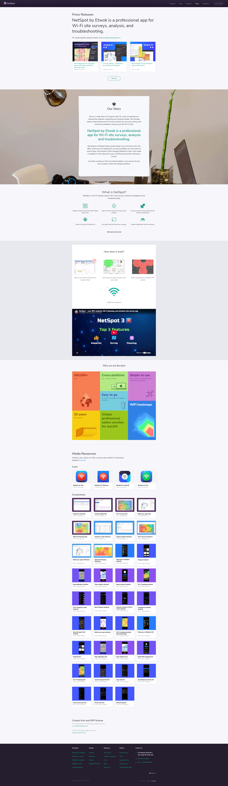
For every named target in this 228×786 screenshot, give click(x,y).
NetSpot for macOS (78, 756)
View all (114, 78)
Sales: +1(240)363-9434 (145, 762)
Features (172, 4)
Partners (189, 4)
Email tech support (143, 758)
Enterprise (206, 4)
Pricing (91, 760)
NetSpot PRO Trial (94, 764)
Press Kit (82, 460)
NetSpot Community (110, 756)
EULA (121, 756)
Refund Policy (124, 764)
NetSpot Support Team (79, 733)
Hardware (107, 767)
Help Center (107, 753)
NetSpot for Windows (78, 753)
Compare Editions (77, 767)
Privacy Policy (124, 753)
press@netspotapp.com (112, 38)
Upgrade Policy (124, 760)
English (153, 773)
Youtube (153, 781)
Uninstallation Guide (126, 767)
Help (180, 4)
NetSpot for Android (78, 760)
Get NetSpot (219, 4)
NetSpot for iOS (77, 764)
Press (197, 4)
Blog (105, 764)
